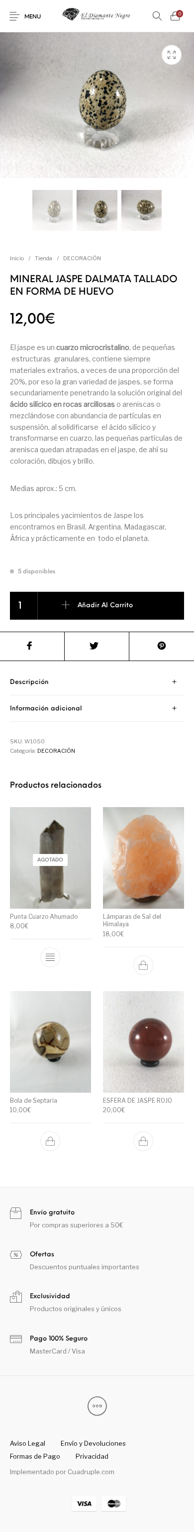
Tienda (43, 258)
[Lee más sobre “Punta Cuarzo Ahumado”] (51, 957)
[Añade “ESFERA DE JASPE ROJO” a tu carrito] (143, 1141)
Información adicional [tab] (46, 708)
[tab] (97, 682)
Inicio (17, 258)
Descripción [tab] (29, 682)
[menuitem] (27, 1443)
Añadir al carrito (105, 605)
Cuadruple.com (91, 1472)
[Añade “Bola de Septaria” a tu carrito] (51, 1141)
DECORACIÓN (82, 258)
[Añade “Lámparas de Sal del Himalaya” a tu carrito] (143, 965)
